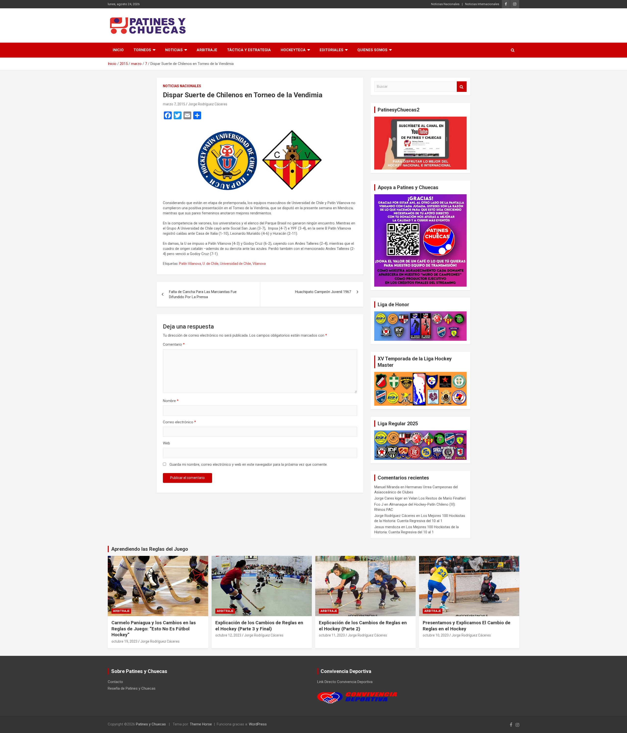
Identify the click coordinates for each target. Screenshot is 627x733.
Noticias (174, 50)
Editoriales (331, 50)
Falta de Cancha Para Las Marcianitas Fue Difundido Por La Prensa (203, 294)
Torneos (142, 50)
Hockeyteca (293, 50)
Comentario (174, 344)
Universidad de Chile (235, 264)
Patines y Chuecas (151, 724)
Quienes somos (372, 50)
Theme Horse (201, 724)
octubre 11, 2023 (332, 635)
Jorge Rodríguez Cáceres (207, 104)
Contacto (115, 682)
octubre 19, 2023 (124, 641)
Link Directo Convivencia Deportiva (345, 682)
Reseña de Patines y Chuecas (132, 688)
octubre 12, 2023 (228, 635)
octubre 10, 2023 (436, 635)
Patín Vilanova (190, 264)
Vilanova (259, 264)
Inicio (118, 50)
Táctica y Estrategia (249, 50)
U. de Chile (210, 264)
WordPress (258, 724)
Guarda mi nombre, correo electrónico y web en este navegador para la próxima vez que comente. (248, 464)
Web (166, 443)
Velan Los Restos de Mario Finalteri (437, 498)
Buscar (462, 86)
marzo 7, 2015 (174, 104)
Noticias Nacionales (445, 4)
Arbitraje (207, 50)
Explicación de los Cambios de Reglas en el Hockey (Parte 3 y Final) (259, 626)
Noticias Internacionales (482, 4)
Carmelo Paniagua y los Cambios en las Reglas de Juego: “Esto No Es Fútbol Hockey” (153, 628)
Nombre (171, 401)
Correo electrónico (179, 422)
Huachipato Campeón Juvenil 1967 (323, 292)
